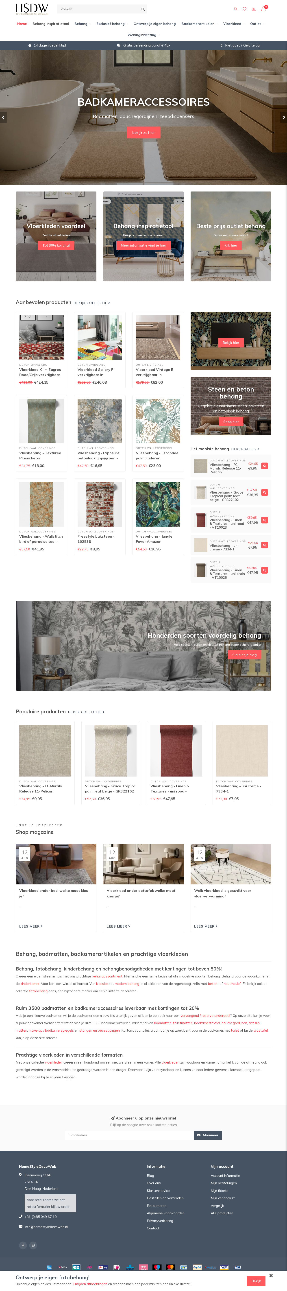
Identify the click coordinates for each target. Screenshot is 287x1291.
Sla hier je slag (244, 655)
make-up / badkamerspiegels (51, 1030)
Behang (80, 24)
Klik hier (230, 245)
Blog (150, 1175)
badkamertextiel (207, 1023)
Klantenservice (158, 1191)
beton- (213, 984)
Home (22, 24)
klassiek (102, 984)
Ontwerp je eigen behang (155, 24)
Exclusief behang (110, 24)
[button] (3, 117)
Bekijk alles (244, 449)
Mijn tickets (219, 1191)
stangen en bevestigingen (99, 1030)
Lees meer (30, 926)
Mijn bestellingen (224, 1183)
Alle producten (222, 1213)
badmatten (163, 1023)
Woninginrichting (142, 35)
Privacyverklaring (160, 1221)
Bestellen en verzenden (165, 1198)
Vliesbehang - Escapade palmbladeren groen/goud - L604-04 (157, 458)
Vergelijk (217, 1206)
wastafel (261, 1030)
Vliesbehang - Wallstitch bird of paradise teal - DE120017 (41, 541)
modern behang (127, 984)
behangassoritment (107, 976)
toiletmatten (183, 1023)
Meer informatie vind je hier (143, 245)
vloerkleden (54, 1062)
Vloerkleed (232, 24)
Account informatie (225, 1175)
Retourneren (156, 1206)
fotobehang (38, 991)
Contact (153, 1228)
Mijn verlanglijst (223, 1198)
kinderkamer (30, 984)
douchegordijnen (234, 1023)
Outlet (255, 24)
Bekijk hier (231, 343)
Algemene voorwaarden (166, 1213)
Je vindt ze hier (143, 138)
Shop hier (231, 422)
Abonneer (210, 1135)
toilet (235, 1030)
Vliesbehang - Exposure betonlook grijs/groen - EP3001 (99, 458)
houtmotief (232, 984)
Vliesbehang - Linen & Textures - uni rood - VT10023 (169, 791)
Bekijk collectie (91, 303)
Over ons (154, 1183)
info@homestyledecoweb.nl (46, 1227)
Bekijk (256, 1281)
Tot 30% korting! (56, 245)
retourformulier (38, 1206)
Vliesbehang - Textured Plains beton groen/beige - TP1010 (40, 458)
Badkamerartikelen (197, 24)
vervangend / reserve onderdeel (205, 1015)
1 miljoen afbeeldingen (89, 1284)
